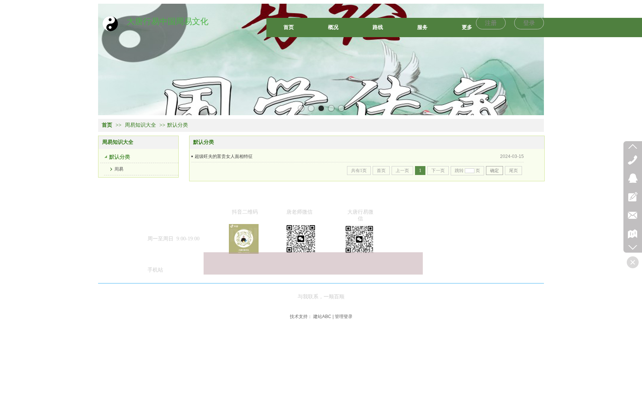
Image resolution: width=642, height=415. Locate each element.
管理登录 (344, 316)
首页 (107, 125)
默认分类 (177, 125)
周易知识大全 (140, 125)
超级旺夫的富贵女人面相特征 (224, 156)
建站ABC (322, 316)
